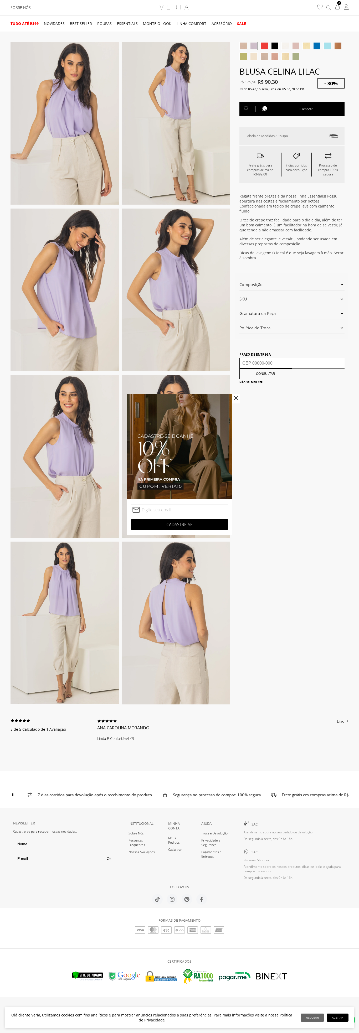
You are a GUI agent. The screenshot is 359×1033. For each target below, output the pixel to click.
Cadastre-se (179, 524)
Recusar (312, 1017)
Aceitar (337, 1017)
